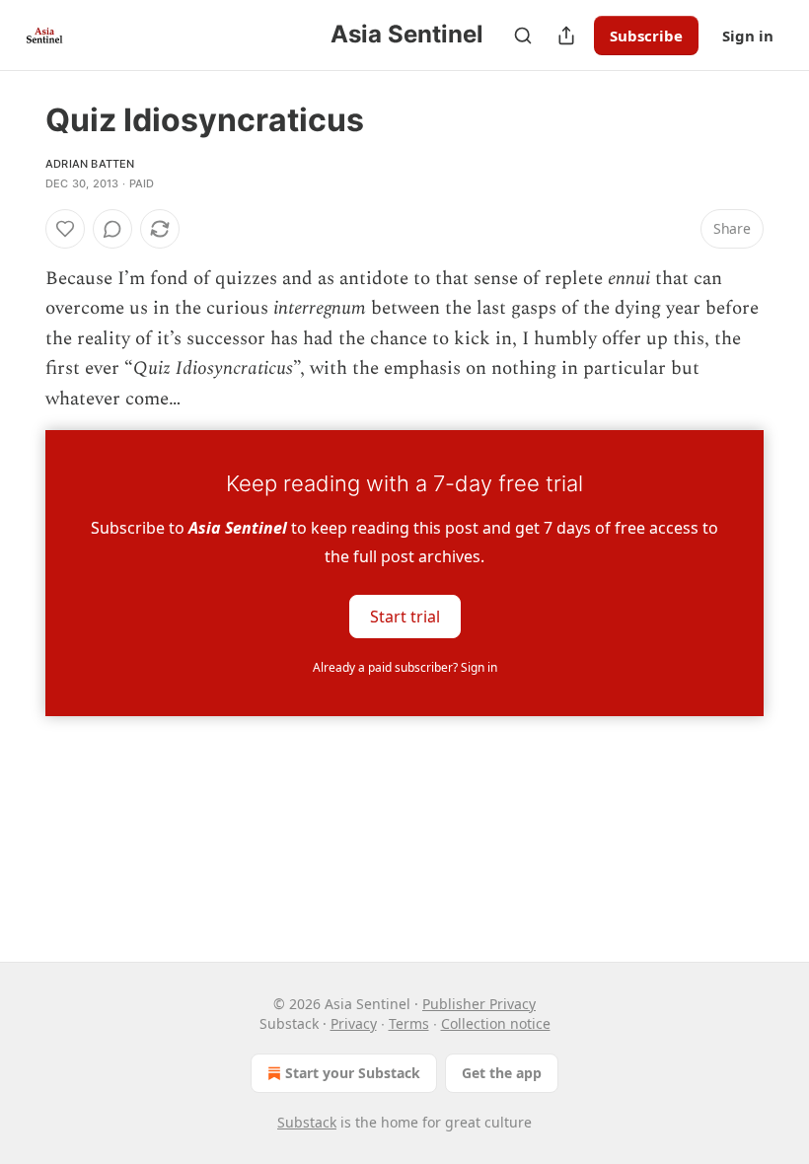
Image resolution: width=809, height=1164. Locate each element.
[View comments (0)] (112, 229)
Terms (409, 1023)
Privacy (354, 1023)
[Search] (523, 35)
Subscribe (646, 35)
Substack (306, 1122)
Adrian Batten (90, 164)
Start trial (405, 616)
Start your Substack (352, 1072)
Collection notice (496, 1023)
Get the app (502, 1072)
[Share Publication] (566, 35)
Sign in (747, 35)
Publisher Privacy (479, 1003)
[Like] (65, 229)
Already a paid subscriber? (405, 667)
